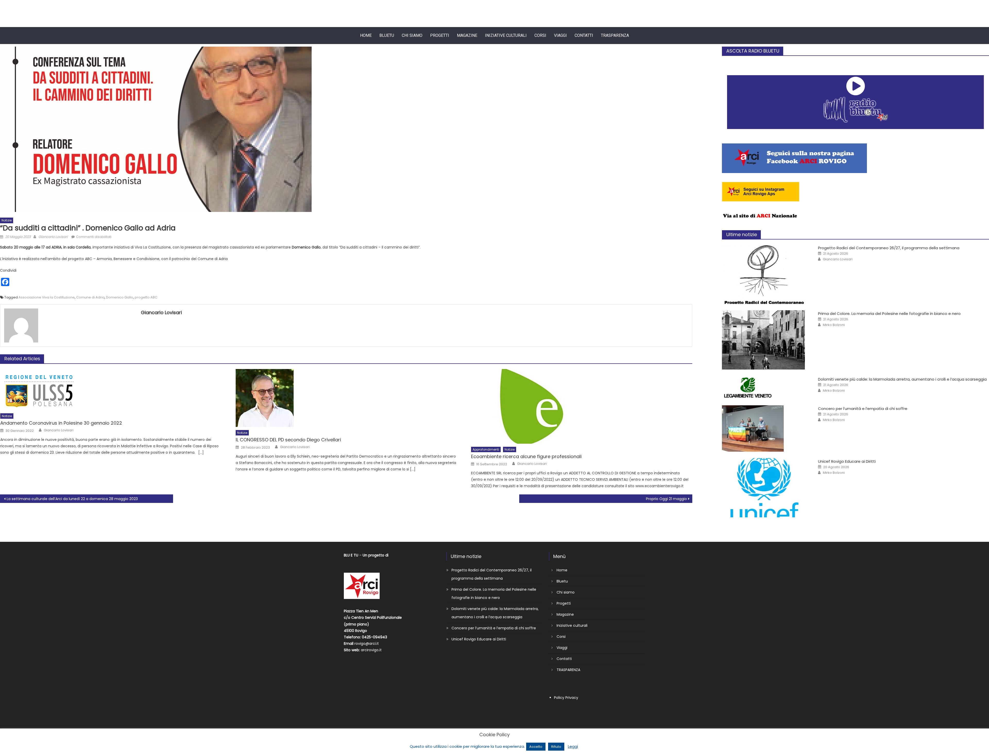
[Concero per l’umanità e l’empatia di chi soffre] (764, 428)
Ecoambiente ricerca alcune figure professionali (526, 456)
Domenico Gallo (119, 297)
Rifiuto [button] (556, 746)
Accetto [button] (535, 746)
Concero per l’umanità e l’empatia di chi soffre (862, 408)
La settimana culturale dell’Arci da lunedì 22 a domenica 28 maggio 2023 (72, 498)
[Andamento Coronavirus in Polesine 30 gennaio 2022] (110, 389)
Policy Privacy (566, 697)
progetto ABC (146, 297)
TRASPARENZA (615, 35)
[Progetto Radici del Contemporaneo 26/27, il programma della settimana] (764, 274)
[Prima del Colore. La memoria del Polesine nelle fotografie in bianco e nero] (764, 340)
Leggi (573, 746)
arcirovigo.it (371, 650)
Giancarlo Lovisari (53, 236)
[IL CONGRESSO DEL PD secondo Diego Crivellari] (346, 398)
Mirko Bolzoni (834, 325)
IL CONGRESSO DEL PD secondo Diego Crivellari (288, 440)
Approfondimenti (486, 449)
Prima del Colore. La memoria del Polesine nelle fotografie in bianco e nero (889, 313)
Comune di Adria (90, 297)
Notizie (7, 220)
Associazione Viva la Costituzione (47, 297)
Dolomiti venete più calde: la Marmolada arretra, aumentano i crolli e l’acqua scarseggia (902, 379)
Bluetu (386, 35)
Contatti (584, 35)
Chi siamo (412, 35)
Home (366, 35)
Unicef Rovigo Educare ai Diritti (847, 461)
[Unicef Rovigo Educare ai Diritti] (764, 487)
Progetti (439, 35)
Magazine (467, 35)
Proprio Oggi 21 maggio (666, 498)
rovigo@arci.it (366, 643)
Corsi (540, 35)
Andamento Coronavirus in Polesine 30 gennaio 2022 (61, 423)
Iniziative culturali (506, 35)
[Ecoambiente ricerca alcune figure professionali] (581, 406)
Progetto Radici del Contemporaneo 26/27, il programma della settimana (888, 248)
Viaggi (560, 35)
